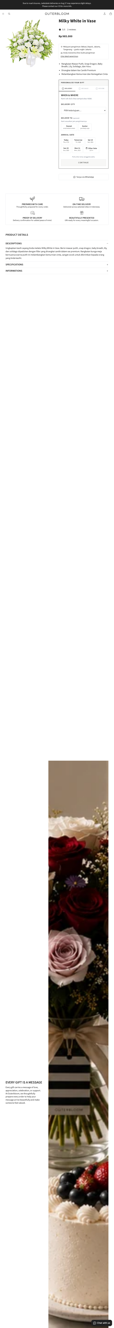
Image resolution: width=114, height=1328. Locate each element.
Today (66, 141)
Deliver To (70, 118)
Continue (83, 162)
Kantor (84, 127)
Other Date (92, 149)
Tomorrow (78, 141)
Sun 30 (66, 149)
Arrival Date (67, 135)
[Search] (9, 14)
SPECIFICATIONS (14, 264)
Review (100, 88)
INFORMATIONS (14, 271)
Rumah (69, 127)
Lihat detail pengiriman (69, 56)
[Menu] (3, 14)
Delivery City (68, 104)
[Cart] (111, 14)
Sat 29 (90, 141)
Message (84, 88)
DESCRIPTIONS (14, 243)
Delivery (67, 88)
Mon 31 (77, 149)
